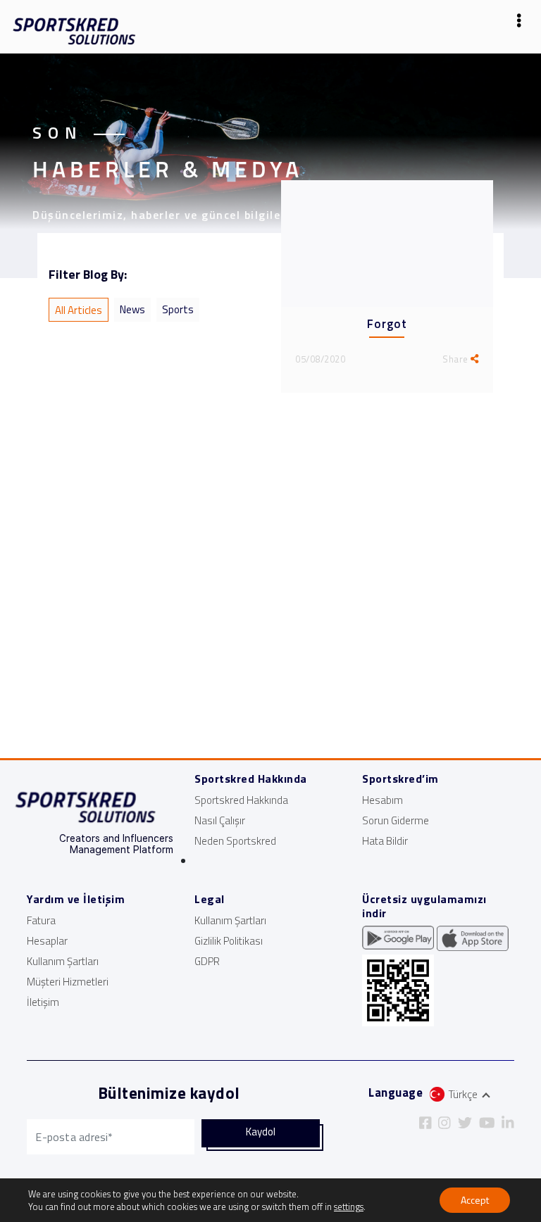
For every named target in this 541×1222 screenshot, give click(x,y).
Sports (178, 309)
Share (456, 359)
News (132, 309)
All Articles (78, 310)
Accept (475, 1199)
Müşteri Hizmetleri (67, 982)
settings (348, 1206)
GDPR (207, 961)
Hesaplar (47, 941)
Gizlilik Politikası (228, 941)
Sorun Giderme (395, 820)
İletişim (43, 1002)
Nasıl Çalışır (219, 820)
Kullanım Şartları (63, 961)
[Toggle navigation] (519, 24)
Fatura (41, 920)
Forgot (386, 324)
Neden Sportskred (235, 841)
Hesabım (382, 800)
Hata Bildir (385, 841)
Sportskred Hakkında (241, 800)
